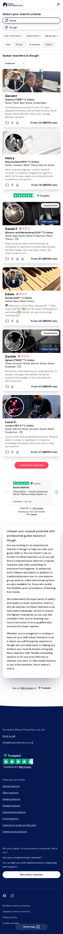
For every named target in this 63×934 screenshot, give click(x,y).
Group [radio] (19, 44)
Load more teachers (31, 465)
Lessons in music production (19, 825)
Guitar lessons (11, 786)
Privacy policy (10, 917)
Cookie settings (11, 923)
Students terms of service (16, 905)
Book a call (9, 736)
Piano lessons (11, 792)
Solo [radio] (8, 44)
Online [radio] (48, 44)
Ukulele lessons (11, 805)
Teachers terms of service (16, 911)
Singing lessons (11, 799)
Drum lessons (10, 818)
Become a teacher (31, 874)
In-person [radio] (35, 44)
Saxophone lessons (14, 812)
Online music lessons (15, 831)
